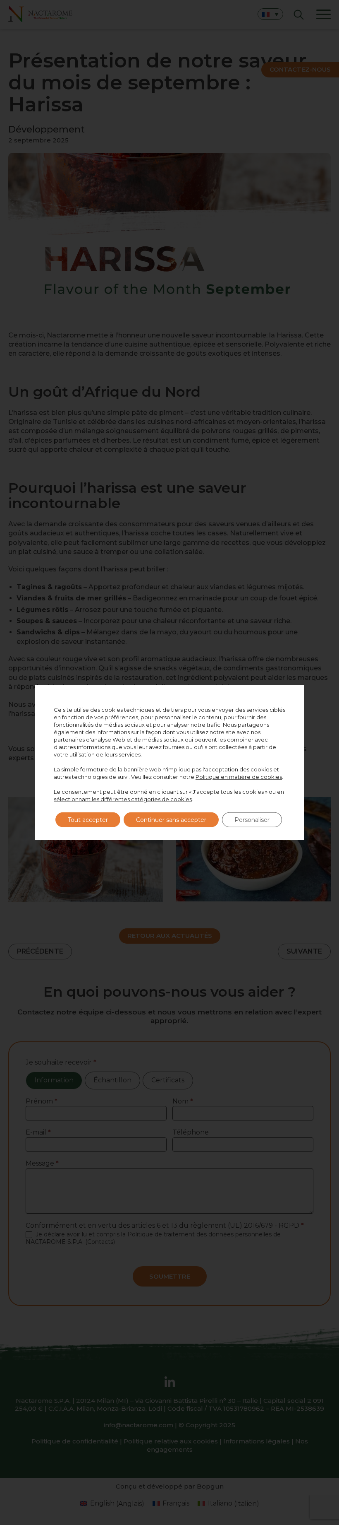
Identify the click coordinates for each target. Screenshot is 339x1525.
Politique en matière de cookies (239, 776)
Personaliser (252, 819)
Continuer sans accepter (171, 819)
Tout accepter (88, 819)
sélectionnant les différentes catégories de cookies (123, 798)
